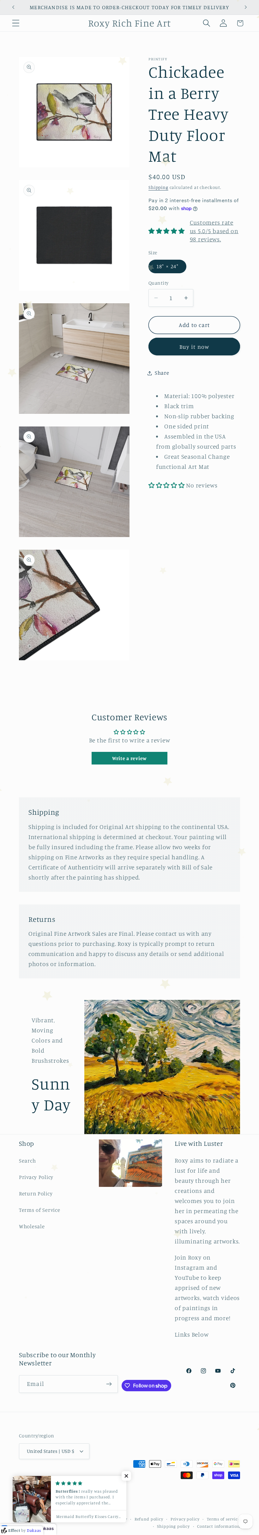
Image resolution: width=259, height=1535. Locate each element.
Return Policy (35, 1193)
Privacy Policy (36, 1177)
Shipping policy (173, 1526)
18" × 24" (167, 266)
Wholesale (32, 1226)
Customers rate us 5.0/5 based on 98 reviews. (214, 231)
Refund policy (149, 1518)
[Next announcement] (246, 7)
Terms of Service (39, 1210)
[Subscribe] (109, 1384)
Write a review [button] (129, 758)
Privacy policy (185, 1518)
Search (27, 1160)
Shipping (158, 187)
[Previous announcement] (13, 7)
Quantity (158, 283)
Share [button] (162, 373)
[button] (16, 23)
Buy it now (194, 346)
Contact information (218, 1526)
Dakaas (46, 1528)
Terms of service (223, 1518)
